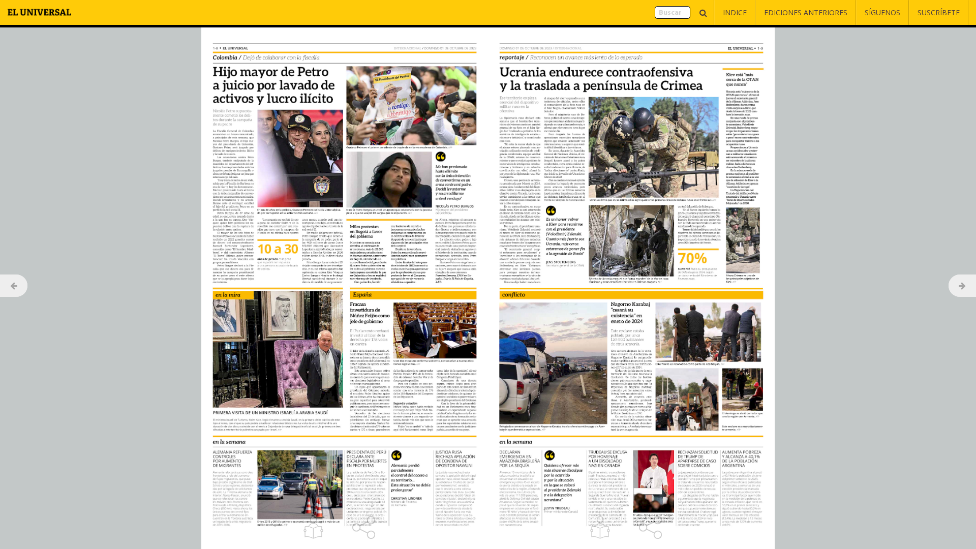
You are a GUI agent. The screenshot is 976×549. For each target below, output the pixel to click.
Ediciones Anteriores (805, 12)
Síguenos (882, 12)
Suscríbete (939, 12)
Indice (735, 12)
